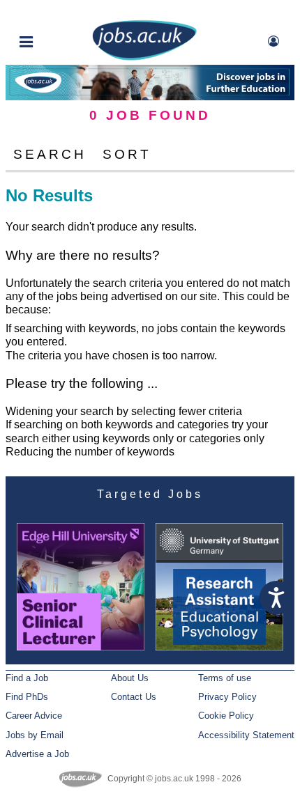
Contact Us (133, 697)
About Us (130, 678)
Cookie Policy (226, 715)
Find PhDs (27, 697)
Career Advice (34, 715)
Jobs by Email (34, 735)
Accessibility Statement (246, 735)
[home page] (144, 57)
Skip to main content (56, 12)
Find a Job (27, 678)
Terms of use (224, 678)
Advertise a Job (37, 754)
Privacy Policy (227, 697)
